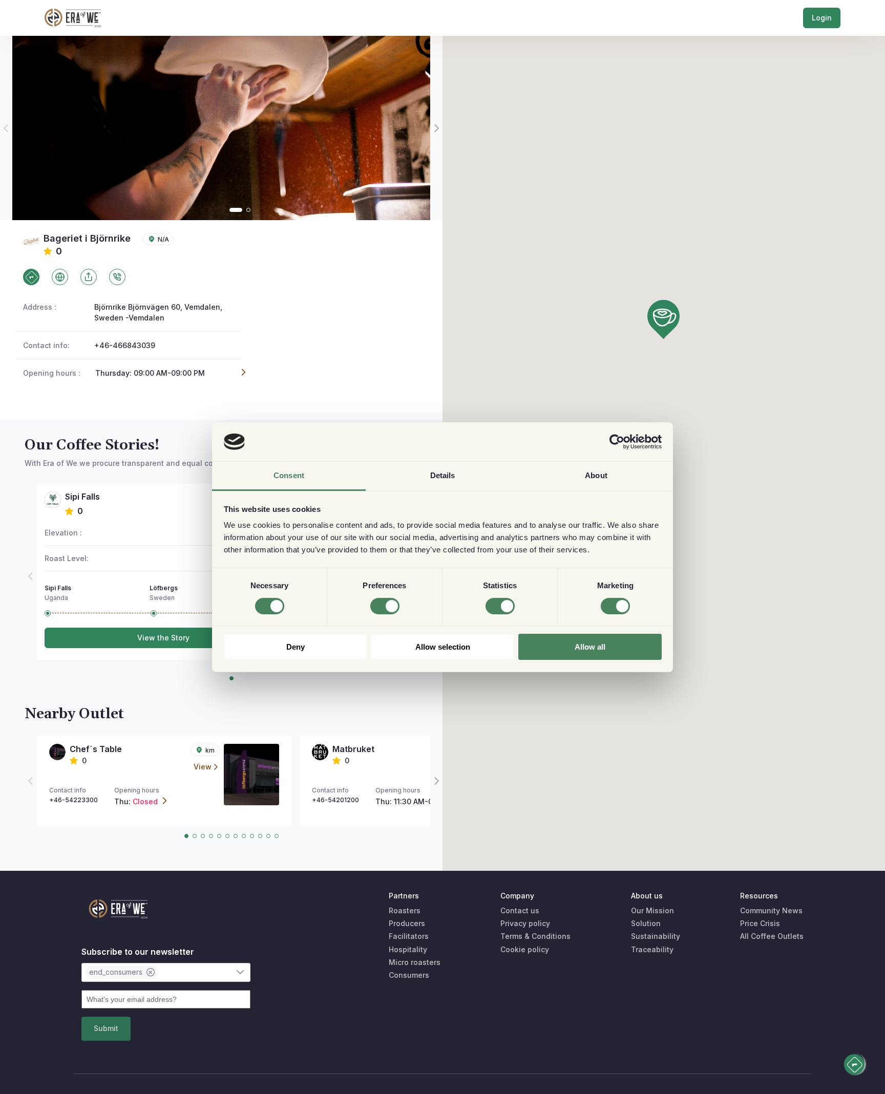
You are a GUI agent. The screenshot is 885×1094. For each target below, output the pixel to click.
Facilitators (409, 936)
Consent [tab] (288, 475)
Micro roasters (414, 962)
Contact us (519, 910)
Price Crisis (760, 923)
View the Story (163, 637)
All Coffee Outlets (772, 936)
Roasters (404, 910)
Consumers (409, 975)
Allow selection (442, 646)
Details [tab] (442, 475)
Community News (771, 910)
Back (46, 53)
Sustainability (655, 936)
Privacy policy (525, 923)
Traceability (652, 949)
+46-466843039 (124, 345)
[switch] (384, 606)
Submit (106, 1028)
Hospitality (408, 949)
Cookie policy (524, 949)
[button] (663, 319)
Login (822, 17)
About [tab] (596, 475)
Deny (295, 646)
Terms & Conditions (535, 936)
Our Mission (652, 910)
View (203, 766)
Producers (407, 923)
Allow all (590, 646)
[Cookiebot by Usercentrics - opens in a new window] (617, 441)
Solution (646, 923)
